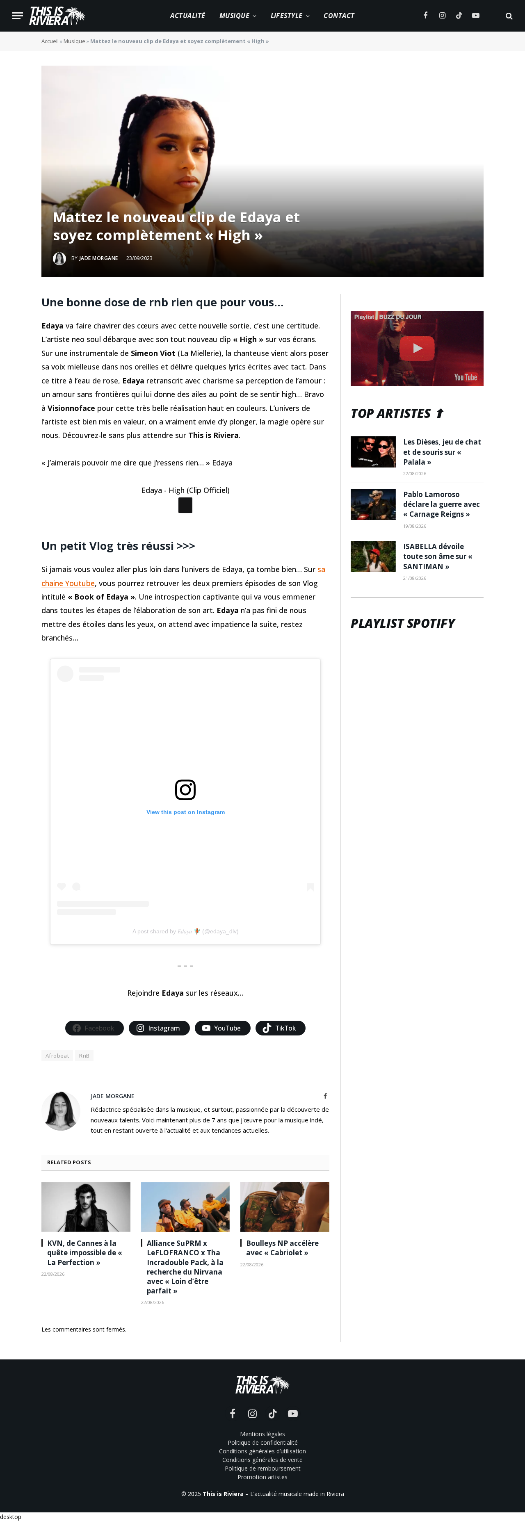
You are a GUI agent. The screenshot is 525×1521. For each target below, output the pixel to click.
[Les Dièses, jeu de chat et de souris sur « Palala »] (373, 451)
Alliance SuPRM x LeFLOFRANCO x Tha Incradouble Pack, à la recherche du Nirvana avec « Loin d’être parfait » (185, 1266)
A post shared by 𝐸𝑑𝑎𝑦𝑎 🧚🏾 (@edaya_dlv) (185, 931)
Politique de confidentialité (263, 1442)
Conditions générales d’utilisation (262, 1451)
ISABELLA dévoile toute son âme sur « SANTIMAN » (437, 556)
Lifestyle (287, 15)
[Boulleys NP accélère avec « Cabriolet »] (284, 1207)
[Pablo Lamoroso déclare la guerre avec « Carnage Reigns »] (373, 504)
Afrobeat (57, 1055)
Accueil (50, 41)
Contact (339, 15)
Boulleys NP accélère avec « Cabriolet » (282, 1247)
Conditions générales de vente (262, 1460)
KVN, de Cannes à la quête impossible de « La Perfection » (84, 1252)
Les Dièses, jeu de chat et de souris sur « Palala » (442, 452)
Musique (234, 15)
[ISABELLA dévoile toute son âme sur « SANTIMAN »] (373, 556)
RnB (84, 1055)
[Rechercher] (508, 16)
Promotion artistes (262, 1477)
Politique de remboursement (263, 1468)
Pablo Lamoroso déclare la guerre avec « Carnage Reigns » (441, 504)
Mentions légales (262, 1434)
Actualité (187, 15)
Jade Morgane (99, 258)
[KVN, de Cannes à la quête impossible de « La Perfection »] (85, 1207)
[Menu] (17, 16)
